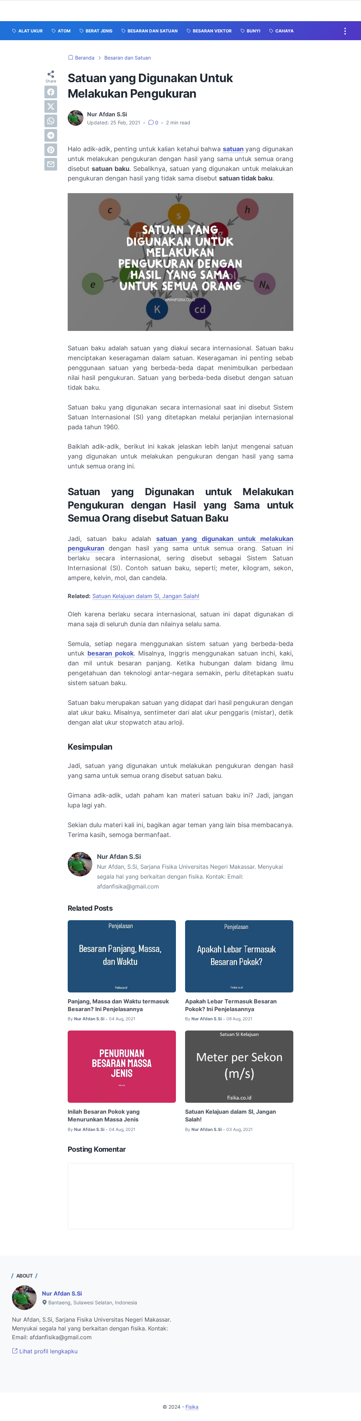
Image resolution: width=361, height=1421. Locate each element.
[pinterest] (50, 149)
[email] (50, 164)
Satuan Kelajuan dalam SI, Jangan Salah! (145, 595)
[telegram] (50, 135)
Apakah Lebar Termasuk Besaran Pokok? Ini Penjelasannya (231, 1005)
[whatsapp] (50, 121)
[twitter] (50, 106)
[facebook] (50, 92)
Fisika (191, 1407)
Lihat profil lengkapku (48, 1351)
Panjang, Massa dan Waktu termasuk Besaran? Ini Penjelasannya (118, 1005)
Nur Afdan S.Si (62, 1293)
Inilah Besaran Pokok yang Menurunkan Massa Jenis (104, 1115)
